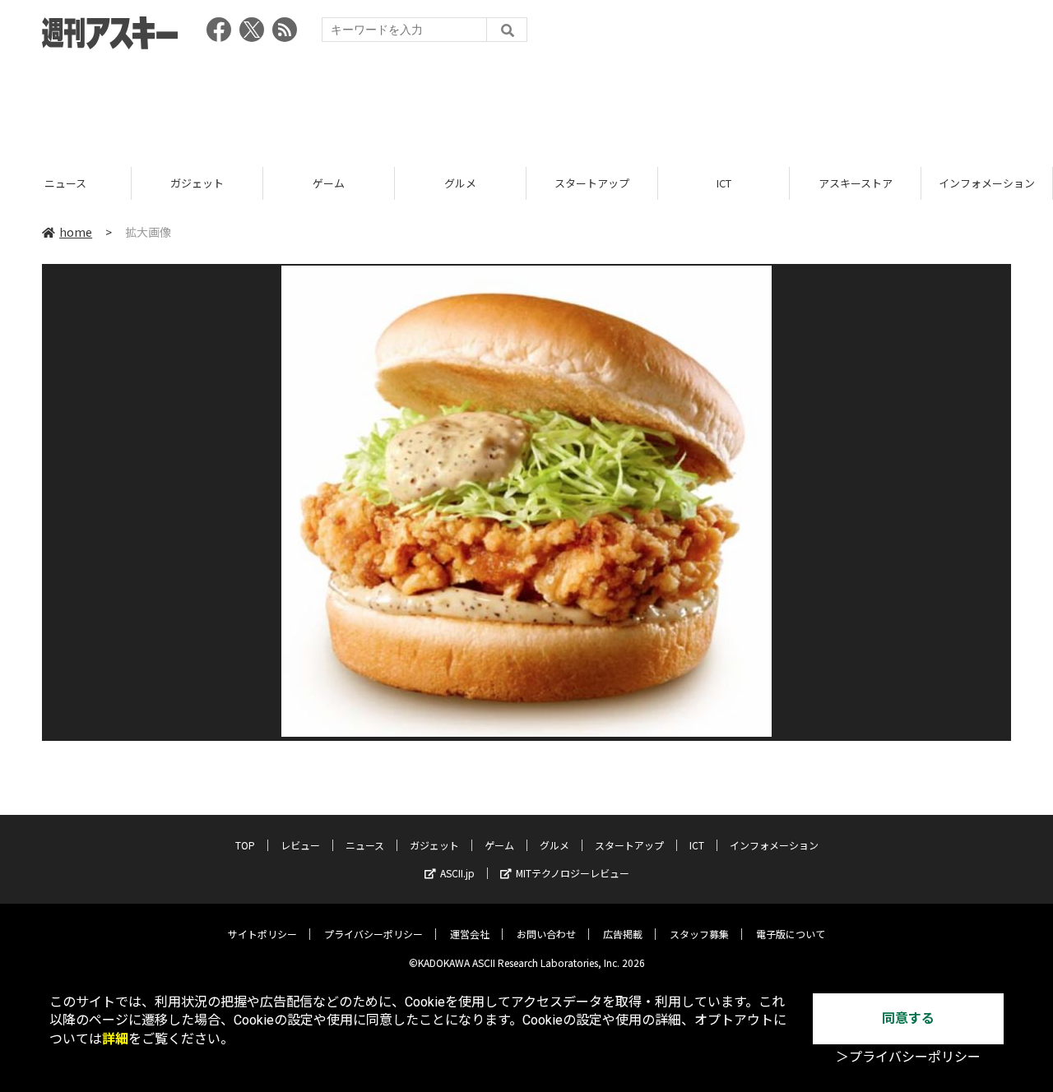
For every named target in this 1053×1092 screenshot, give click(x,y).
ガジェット (197, 183)
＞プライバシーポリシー (908, 1057)
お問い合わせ (546, 934)
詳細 (115, 1039)
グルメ (460, 183)
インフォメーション (987, 183)
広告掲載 (622, 934)
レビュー (300, 845)
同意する (908, 1018)
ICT (724, 183)
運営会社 (469, 934)
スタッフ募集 (699, 934)
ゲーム (329, 183)
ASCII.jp (457, 873)
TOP (245, 845)
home (75, 232)
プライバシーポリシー (373, 934)
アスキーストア (856, 183)
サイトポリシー (262, 934)
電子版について (790, 934)
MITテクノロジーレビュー (572, 873)
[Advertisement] (526, 103)
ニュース (65, 183)
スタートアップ (591, 183)
